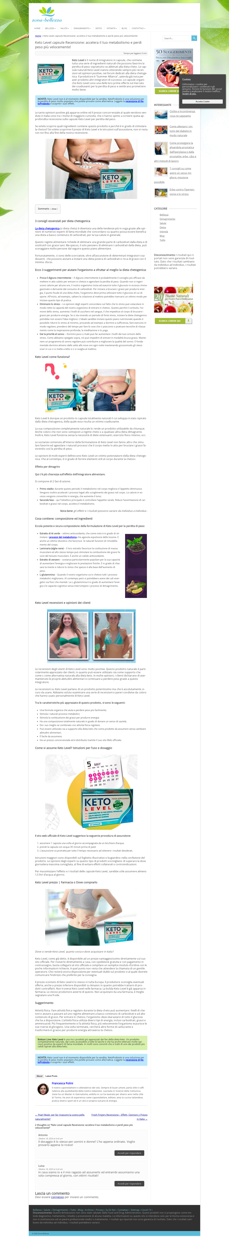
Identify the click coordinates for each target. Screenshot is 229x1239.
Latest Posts (51, 1076)
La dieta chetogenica (47, 228)
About (39, 1076)
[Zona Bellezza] (47, 22)
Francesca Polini (62, 1083)
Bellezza (49, 28)
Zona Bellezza (43, 1233)
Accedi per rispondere (129, 1153)
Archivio (89, 1209)
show (54, 208)
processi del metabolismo (63, 537)
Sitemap (135, 1209)
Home (37, 28)
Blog (124, 28)
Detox (98, 28)
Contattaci (138, 28)
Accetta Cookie (203, 101)
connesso (57, 1197)
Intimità (111, 28)
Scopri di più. (189, 93)
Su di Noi (111, 1209)
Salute (63, 28)
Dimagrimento (81, 28)
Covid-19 (146, 1209)
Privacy (100, 1209)
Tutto (162, 240)
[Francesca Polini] (43, 1094)
